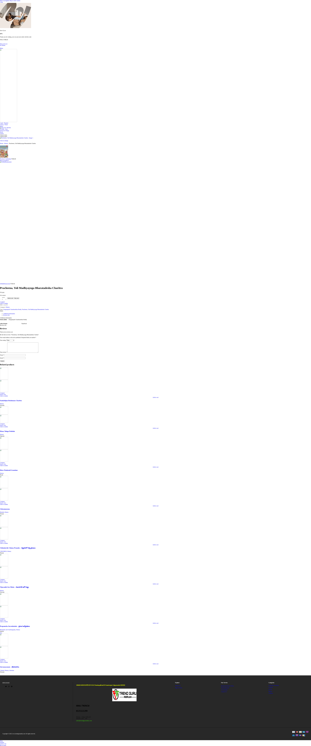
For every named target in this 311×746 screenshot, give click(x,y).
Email (2, 358)
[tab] (9, 313)
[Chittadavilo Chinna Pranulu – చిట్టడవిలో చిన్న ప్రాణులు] (4, 526)
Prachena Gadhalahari (6, 159)
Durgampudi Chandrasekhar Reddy (12, 309)
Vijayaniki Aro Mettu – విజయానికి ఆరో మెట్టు (14, 587)
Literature (11, 670)
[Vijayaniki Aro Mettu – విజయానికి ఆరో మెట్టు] (4, 565)
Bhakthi (2, 512)
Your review (3, 352)
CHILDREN (3, 551)
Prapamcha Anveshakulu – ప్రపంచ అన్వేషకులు (15, 626)
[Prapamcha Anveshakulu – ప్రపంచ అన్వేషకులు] (4, 605)
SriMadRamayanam (5, 283)
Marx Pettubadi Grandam (9, 470)
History (6, 143)
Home (1, 143)
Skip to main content (15, 0)
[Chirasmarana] (4, 487)
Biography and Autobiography (8, 629)
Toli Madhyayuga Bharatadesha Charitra (38, 309)
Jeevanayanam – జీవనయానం (9, 667)
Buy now (17, 298)
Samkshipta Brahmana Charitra (11, 400)
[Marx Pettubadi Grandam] (4, 448)
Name (2, 355)
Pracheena (24, 309)
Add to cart (10, 298)
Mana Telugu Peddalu (7, 431)
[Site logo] (8, 121)
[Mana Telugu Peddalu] (4, 414)
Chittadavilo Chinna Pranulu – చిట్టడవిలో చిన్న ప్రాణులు (17, 548)
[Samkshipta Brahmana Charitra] (4, 379)
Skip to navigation (5, 0)
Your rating (3, 340)
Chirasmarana (5, 509)
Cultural (2, 670)
